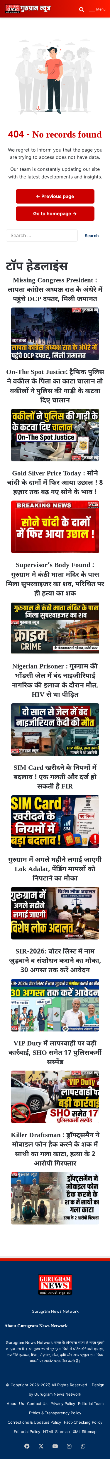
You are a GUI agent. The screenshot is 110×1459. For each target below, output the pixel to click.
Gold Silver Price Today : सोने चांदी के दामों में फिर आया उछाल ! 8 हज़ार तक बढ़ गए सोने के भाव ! (55, 483)
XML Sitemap (85, 1431)
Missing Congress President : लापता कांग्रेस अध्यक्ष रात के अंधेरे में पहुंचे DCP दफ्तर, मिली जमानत (55, 290)
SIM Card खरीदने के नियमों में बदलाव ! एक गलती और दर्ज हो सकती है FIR (55, 777)
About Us (15, 1403)
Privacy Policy (62, 1403)
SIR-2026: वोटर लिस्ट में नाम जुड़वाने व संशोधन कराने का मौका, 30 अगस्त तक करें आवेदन (55, 961)
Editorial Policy (27, 1431)
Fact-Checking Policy (83, 1422)
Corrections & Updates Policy (34, 1422)
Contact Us (37, 1403)
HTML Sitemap (56, 1431)
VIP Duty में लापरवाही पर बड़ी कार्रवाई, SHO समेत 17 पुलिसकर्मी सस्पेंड (55, 1053)
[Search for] (81, 11)
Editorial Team (91, 1403)
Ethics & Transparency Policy (55, 1413)
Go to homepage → (55, 213)
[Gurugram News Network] (27, 8)
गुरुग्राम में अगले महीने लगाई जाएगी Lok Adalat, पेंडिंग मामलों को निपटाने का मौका (55, 869)
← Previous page (55, 196)
